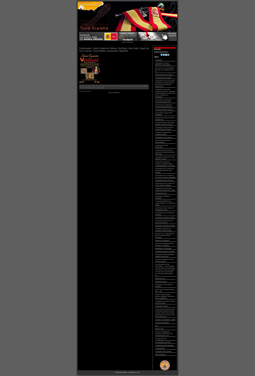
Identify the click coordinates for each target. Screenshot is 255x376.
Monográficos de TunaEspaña (163, 248)
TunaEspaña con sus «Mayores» (164, 137)
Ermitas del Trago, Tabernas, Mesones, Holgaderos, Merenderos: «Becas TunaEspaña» (165, 296)
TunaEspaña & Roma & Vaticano (164, 110)
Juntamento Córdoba (161, 281)
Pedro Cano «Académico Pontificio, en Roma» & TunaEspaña (164, 244)
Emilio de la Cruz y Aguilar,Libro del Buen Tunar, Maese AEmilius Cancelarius (164, 235)
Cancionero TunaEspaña (162, 322)
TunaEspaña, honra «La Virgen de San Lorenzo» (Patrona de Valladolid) (165, 176)
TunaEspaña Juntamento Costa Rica (165, 218)
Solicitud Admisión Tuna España (164, 74)
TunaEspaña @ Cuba (161, 193)
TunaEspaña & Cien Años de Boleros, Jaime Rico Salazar (165, 302)
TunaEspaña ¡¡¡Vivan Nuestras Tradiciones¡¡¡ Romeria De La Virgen (165, 189)
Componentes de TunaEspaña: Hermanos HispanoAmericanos (163, 106)
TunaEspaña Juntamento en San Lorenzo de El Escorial (164, 221)
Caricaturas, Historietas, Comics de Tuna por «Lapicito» (164, 260)
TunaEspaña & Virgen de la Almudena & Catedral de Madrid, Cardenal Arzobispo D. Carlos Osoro (165, 163)
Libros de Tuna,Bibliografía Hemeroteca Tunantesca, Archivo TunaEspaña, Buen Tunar (164, 333)
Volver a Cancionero (127, 42)
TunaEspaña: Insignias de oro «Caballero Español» (163, 133)
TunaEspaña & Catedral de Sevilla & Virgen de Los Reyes (165, 158)
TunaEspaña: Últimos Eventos (163, 351)
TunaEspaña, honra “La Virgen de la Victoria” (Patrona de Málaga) (165, 184)
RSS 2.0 (146, 85)
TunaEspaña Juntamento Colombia (164, 251)
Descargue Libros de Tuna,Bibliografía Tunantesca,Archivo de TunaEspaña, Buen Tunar (165, 340)
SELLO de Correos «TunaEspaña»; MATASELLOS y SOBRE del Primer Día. (164, 69)
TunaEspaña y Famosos (161, 306)
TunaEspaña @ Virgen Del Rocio (164, 180)
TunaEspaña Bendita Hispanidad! (164, 345)
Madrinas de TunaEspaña (162, 240)
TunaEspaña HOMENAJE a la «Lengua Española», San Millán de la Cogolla (165, 203)
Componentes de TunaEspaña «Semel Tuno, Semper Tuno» (163, 101)
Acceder (138, 372)
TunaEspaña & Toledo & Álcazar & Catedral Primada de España (164, 128)
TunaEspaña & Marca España (163, 78)
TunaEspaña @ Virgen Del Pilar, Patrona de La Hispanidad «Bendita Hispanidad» (165, 152)
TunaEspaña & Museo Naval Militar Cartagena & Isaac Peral (164, 255)
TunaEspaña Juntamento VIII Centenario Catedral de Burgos (163, 229)
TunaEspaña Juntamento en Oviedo (165, 225)
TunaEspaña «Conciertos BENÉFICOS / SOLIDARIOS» (163, 64)
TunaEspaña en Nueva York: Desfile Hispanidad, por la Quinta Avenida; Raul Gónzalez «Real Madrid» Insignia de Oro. (165, 83)
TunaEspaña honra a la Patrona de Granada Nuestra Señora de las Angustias (164, 170)
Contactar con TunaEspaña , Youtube (165, 319)
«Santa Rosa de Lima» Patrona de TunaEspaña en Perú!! (164, 209)
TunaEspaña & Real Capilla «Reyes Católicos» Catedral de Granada (165, 123)
